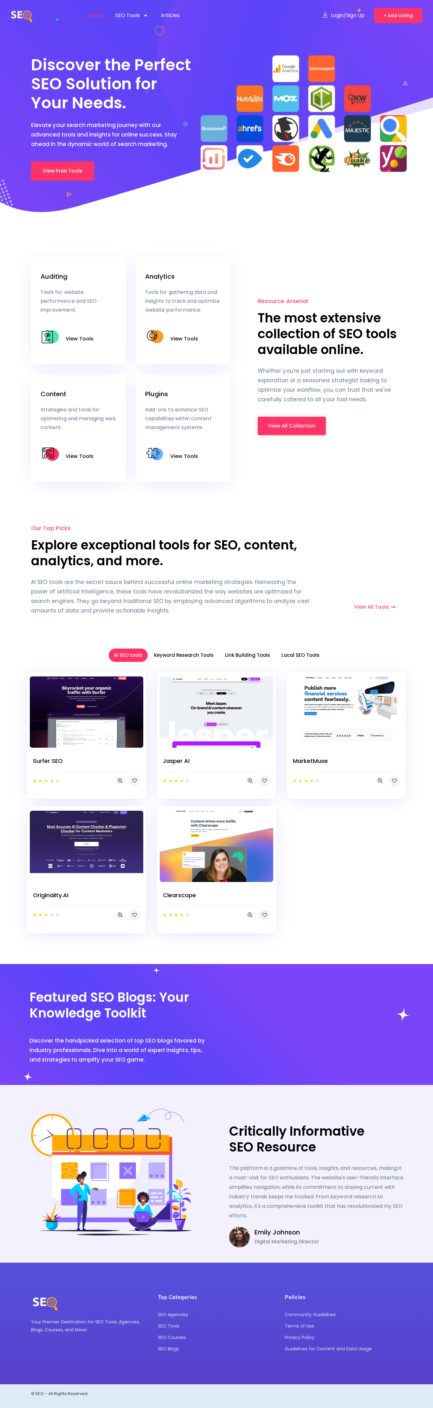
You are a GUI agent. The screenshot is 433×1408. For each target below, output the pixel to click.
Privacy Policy (299, 1337)
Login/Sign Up (348, 15)
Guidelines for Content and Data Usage (328, 1349)
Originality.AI (50, 895)
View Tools (80, 338)
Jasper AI (176, 761)
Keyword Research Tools (184, 655)
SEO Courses (172, 1337)
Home (95, 15)
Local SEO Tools (300, 655)
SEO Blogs (168, 1349)
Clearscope (179, 895)
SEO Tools (127, 15)
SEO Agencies (173, 1314)
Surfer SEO (48, 761)
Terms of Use (299, 1326)
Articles (170, 15)
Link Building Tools (247, 655)
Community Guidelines (310, 1314)
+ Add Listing (398, 15)
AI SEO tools (128, 655)
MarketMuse (310, 761)
